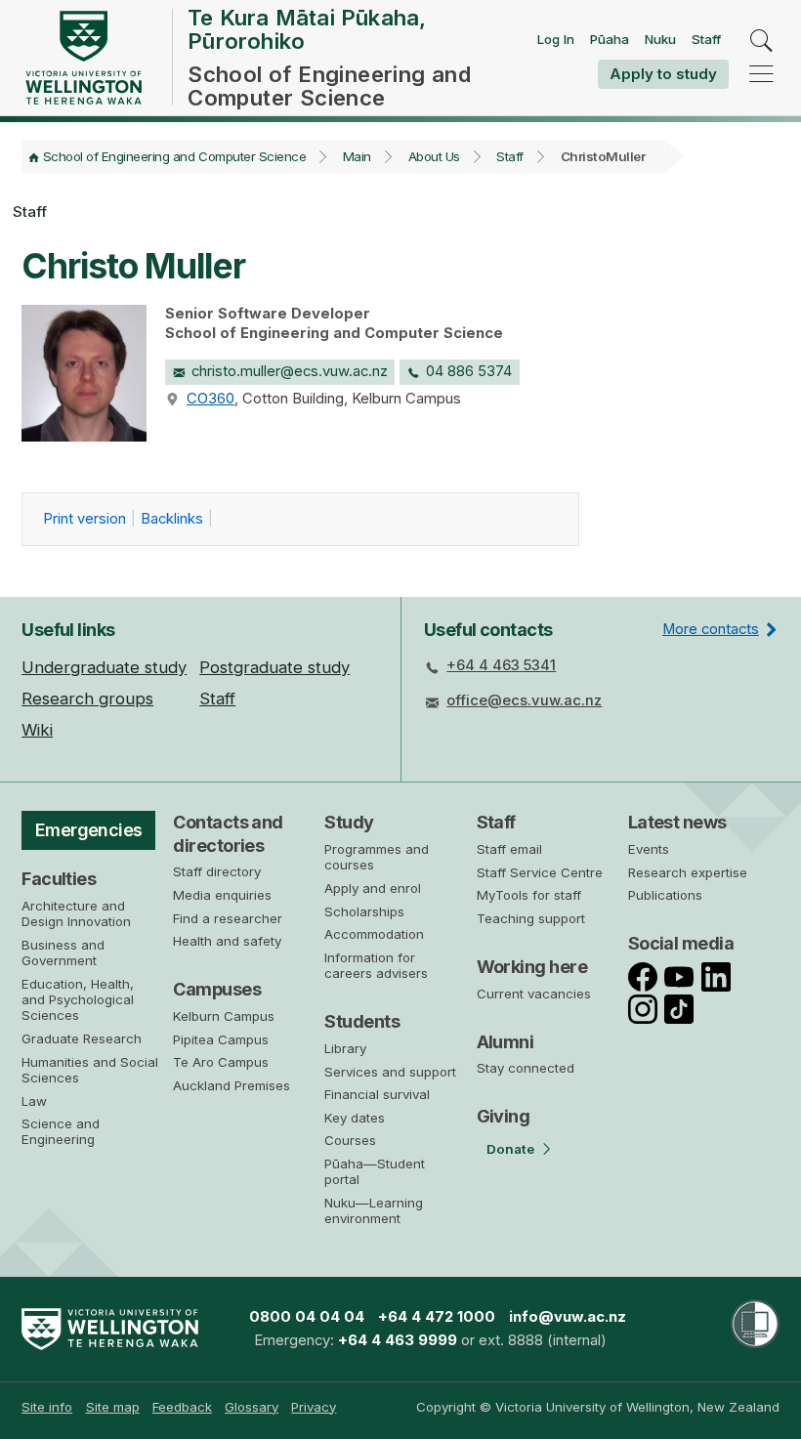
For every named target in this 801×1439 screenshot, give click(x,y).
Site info (46, 1407)
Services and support (390, 1071)
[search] (761, 41)
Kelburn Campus (223, 1016)
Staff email (509, 849)
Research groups (87, 698)
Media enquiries (222, 895)
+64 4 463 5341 (501, 665)
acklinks (172, 519)
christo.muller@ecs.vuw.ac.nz (289, 371)
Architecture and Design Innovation (76, 913)
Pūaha (609, 39)
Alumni (505, 1042)
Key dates (354, 1117)
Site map (113, 1407)
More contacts (710, 629)
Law (34, 1101)
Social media (681, 943)
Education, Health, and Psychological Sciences (77, 1000)
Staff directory (217, 871)
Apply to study (663, 73)
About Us (434, 156)
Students (362, 1021)
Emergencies (89, 830)
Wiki (37, 730)
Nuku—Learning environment (373, 1210)
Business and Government (63, 952)
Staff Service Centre (540, 872)
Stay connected (525, 1068)
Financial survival (377, 1094)
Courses (350, 1140)
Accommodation (374, 934)
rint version (84, 519)
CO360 (210, 398)
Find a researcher (227, 918)
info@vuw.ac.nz (567, 1317)
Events (648, 849)
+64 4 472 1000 (436, 1317)
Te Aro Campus (221, 1062)
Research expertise (687, 872)
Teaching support (531, 918)
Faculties (58, 878)
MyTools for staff (529, 895)
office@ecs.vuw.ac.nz (524, 700)
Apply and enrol (372, 888)
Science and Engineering (60, 1131)
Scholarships (364, 911)
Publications (665, 895)
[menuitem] (46, 1407)
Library (345, 1048)
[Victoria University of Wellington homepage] (83, 58)
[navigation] (761, 74)
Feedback (182, 1407)
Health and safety (227, 941)
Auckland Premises (231, 1085)
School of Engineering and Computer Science (174, 156)
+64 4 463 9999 (397, 1340)
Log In (555, 39)
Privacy (313, 1407)
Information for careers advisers (376, 965)
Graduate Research (81, 1038)
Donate (510, 1149)
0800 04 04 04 (306, 1317)
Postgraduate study (274, 667)
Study (348, 822)
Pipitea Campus (221, 1039)
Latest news (677, 822)
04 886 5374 (469, 371)
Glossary (251, 1407)
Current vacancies (534, 993)
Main (357, 156)
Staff (706, 39)
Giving (503, 1116)
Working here (532, 966)
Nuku (660, 39)
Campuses (217, 989)
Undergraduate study (104, 667)
